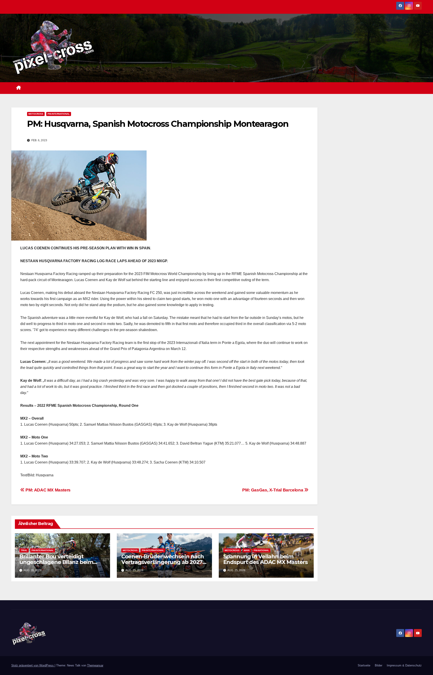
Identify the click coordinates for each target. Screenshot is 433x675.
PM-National (261, 550)
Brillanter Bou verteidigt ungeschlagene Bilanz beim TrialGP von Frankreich (56, 562)
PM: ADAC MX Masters (48, 490)
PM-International (59, 114)
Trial (24, 550)
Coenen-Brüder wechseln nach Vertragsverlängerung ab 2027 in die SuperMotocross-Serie (162, 562)
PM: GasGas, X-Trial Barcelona (273, 490)
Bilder (378, 665)
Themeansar (95, 665)
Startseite (364, 665)
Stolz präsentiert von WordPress (33, 665)
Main (246, 550)
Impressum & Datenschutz (404, 665)
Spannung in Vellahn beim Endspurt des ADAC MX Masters (265, 559)
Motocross (35, 114)
